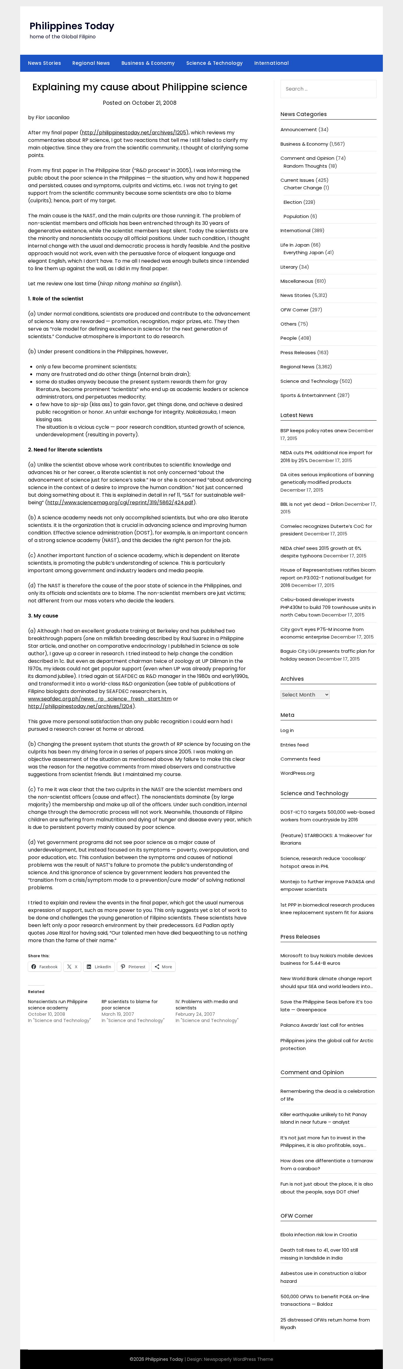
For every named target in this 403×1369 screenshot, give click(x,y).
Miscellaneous (297, 281)
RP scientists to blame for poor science (130, 1004)
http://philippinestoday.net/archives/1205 (134, 132)
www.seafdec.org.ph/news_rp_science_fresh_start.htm (100, 698)
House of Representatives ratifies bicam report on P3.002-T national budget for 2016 (328, 578)
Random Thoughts (305, 166)
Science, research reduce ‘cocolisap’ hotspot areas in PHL (323, 862)
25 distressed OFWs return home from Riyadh (325, 1323)
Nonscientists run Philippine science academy (58, 1004)
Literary (289, 267)
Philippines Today (72, 26)
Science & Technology (214, 63)
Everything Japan (304, 252)
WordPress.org (298, 773)
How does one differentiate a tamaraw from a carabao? (327, 1164)
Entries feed (295, 744)
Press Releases (298, 352)
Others (289, 324)
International (271, 63)
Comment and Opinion (307, 158)
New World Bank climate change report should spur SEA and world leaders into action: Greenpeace (326, 982)
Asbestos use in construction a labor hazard (323, 1277)
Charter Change (303, 187)
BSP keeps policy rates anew (314, 430)
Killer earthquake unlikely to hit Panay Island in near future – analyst (324, 1118)
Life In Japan (295, 245)
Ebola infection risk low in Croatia (319, 1234)
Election (293, 202)
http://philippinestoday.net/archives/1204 (80, 706)
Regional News (91, 63)
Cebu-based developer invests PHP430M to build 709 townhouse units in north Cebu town (328, 607)
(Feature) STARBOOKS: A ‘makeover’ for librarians (326, 839)
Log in (287, 730)
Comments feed (300, 759)
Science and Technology (309, 381)
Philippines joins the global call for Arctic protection (327, 1044)
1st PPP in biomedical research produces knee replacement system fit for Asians (328, 909)
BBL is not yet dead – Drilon (312, 504)
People (289, 338)
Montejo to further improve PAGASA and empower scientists (328, 885)
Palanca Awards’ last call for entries (322, 1025)
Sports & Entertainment (308, 395)
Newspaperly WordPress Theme (238, 1359)
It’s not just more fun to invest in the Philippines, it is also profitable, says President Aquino (323, 1141)
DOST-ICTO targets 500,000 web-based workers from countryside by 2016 (328, 816)
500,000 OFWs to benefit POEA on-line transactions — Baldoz (325, 1300)
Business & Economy (148, 63)
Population (296, 216)
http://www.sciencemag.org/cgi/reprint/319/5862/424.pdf (120, 502)
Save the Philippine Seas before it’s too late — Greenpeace (326, 1005)
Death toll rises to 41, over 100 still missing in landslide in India (319, 1254)
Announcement (299, 129)
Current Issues (297, 180)
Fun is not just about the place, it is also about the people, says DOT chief (327, 1188)
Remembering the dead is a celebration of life (328, 1095)
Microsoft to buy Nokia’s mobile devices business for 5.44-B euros (327, 959)
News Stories (44, 63)
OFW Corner (295, 309)
